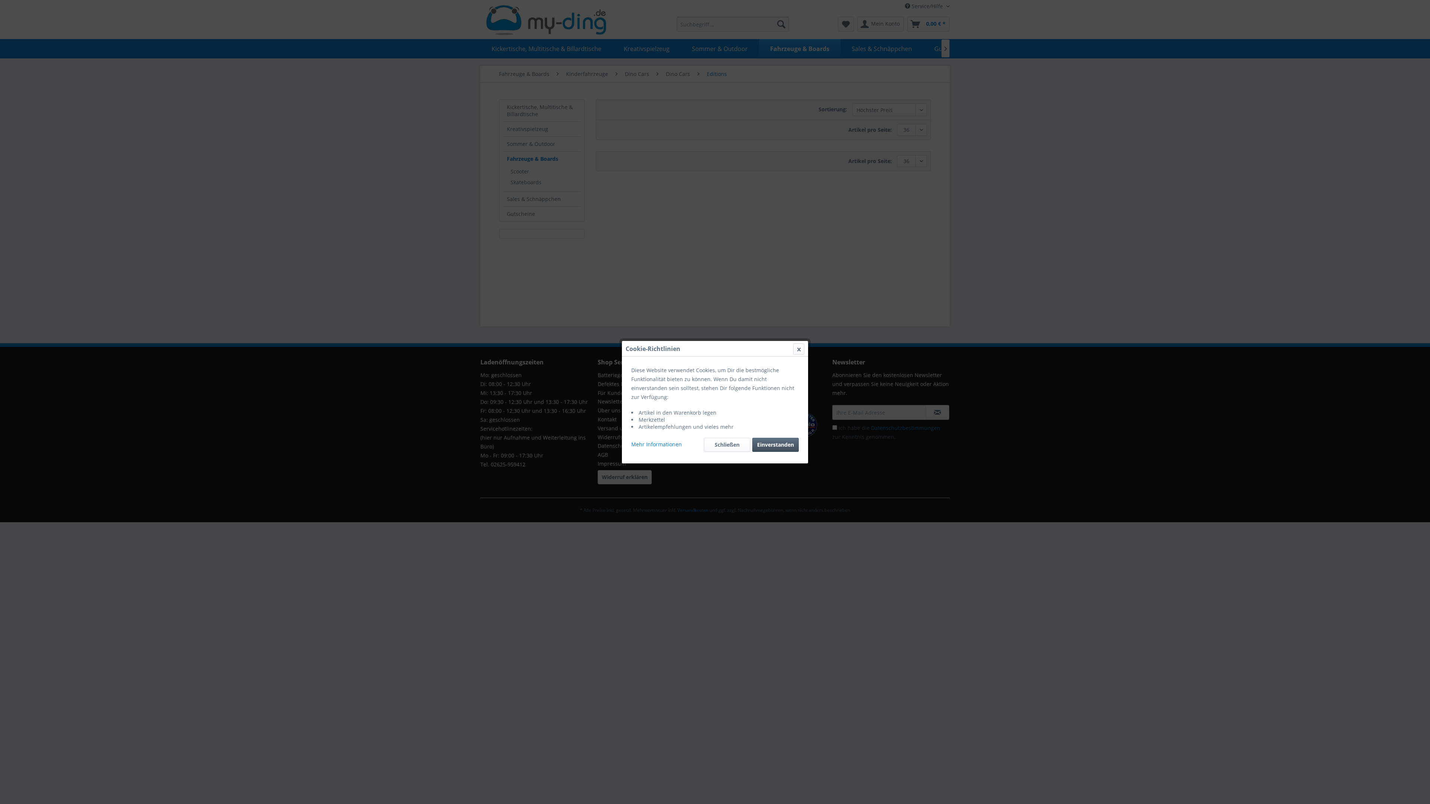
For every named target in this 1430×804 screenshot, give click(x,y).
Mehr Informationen (656, 444)
